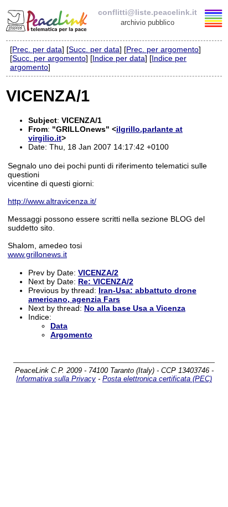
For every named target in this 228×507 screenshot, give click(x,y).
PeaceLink (47, 19)
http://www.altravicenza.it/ (52, 201)
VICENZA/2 (98, 272)
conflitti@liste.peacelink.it (147, 12)
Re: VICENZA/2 (105, 281)
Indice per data (118, 58)
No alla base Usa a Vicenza (134, 308)
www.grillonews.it (37, 254)
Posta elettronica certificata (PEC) (157, 379)
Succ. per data (94, 49)
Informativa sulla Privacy (56, 379)
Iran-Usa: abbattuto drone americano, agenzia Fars (112, 295)
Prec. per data (37, 49)
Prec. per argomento (162, 49)
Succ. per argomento (49, 58)
